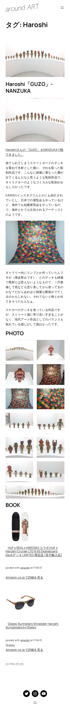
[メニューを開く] (62, 7)
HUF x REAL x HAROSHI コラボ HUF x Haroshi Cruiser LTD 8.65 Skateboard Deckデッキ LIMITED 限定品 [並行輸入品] (34, 551)
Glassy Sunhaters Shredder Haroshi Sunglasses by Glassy (32, 625)
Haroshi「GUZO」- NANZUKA (29, 87)
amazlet (25, 567)
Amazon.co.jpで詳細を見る (24, 577)
